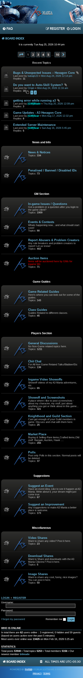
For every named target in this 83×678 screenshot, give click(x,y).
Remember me (54, 619)
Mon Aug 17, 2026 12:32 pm (57, 115)
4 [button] (43, 54)
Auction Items (38, 258)
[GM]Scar (33, 115)
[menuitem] (7, 29)
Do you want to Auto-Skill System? (38, 85)
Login (5, 597)
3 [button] (38, 54)
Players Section (41, 333)
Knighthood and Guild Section (50, 416)
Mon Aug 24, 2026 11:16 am (52, 88)
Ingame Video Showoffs (45, 379)
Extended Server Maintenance (34, 125)
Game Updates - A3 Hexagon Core (37, 112)
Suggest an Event (40, 486)
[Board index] (41, 12)
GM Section (41, 194)
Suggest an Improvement (46, 504)
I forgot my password (13, 619)
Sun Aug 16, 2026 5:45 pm (56, 128)
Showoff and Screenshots (46, 397)
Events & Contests (41, 222)
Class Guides (37, 309)
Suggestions (41, 475)
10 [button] (57, 54)
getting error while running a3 (34, 100)
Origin (31, 88)
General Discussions (43, 343)
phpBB (28, 669)
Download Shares (40, 556)
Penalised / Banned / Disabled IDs (52, 170)
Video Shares (37, 538)
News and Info (41, 142)
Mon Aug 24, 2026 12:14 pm (56, 75)
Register (19, 597)
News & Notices (39, 152)
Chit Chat (34, 361)
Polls (32, 452)
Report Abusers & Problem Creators (53, 240)
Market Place (37, 434)
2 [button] (33, 54)
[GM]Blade (34, 103)
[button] (21, 54)
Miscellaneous (41, 527)
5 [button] (48, 54)
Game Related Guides (43, 291)
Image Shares (38, 574)
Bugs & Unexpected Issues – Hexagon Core (44, 72)
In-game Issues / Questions (47, 204)
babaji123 (33, 75)
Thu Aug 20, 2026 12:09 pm (58, 103)
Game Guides (41, 281)
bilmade (25, 654)
